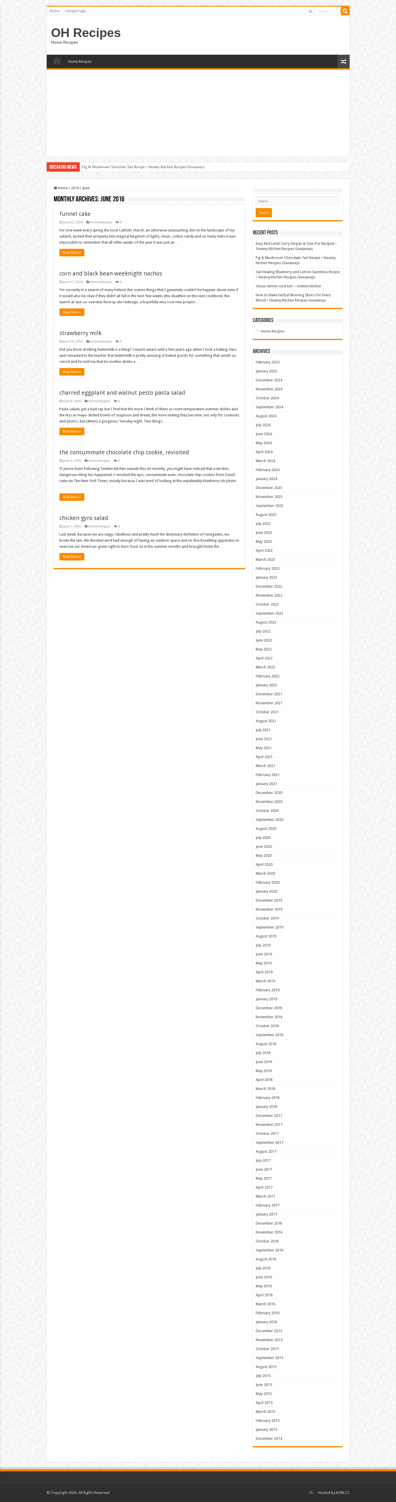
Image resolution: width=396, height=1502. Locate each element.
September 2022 (269, 613)
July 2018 (263, 1053)
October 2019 (267, 918)
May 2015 (264, 1393)
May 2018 (264, 1071)
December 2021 (269, 694)
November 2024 (269, 389)
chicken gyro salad (83, 517)
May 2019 (264, 963)
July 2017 (263, 1160)
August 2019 (266, 936)
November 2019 (269, 909)
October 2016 (267, 1241)
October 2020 (267, 810)
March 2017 (265, 1196)
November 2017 (269, 1124)
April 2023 (264, 550)
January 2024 (266, 479)
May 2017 (264, 1178)
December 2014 (269, 1438)
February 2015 (267, 1420)
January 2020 (266, 891)
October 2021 (267, 712)
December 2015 (269, 1331)
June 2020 (264, 846)
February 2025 (267, 362)
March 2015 (265, 1411)
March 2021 (265, 766)
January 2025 (266, 371)
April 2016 (264, 1295)
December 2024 (269, 380)
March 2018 (265, 1088)
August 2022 (266, 622)
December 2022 (269, 586)
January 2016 (266, 1322)
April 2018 (264, 1080)
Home (54, 11)
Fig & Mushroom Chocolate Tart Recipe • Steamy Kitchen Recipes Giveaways (143, 167)
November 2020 (269, 801)
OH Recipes (86, 33)
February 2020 (267, 882)
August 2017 (266, 1151)
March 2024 (265, 461)
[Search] (345, 11)
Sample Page (75, 11)
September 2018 (269, 1035)
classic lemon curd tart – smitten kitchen (288, 286)
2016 (75, 188)
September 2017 (269, 1142)
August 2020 (266, 828)
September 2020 (269, 819)
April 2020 (264, 864)
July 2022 (263, 631)
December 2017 (269, 1115)
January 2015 (266, 1429)
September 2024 (269, 407)
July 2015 (263, 1376)
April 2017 (264, 1187)
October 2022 (267, 604)
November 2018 (269, 1017)
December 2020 (269, 792)
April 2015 (264, 1402)
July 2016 (263, 1268)
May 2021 (264, 748)
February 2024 (267, 470)
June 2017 (264, 1169)
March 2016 (265, 1304)
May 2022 (264, 649)
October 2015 (267, 1349)
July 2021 (263, 730)
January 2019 (266, 999)
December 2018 (269, 1008)
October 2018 (267, 1026)
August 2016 (266, 1259)
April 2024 (264, 452)
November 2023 (269, 496)
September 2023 (269, 505)
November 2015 (269, 1340)
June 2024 (264, 434)
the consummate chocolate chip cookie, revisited (124, 452)
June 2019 (264, 954)
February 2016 (267, 1313)
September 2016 (269, 1250)
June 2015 (264, 1384)
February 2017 (267, 1205)
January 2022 (266, 685)
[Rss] (310, 11)
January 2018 (266, 1106)
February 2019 (267, 990)
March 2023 (265, 559)
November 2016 (269, 1232)
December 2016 (269, 1223)
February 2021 (267, 775)
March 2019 (265, 981)
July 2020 (263, 837)
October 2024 (267, 398)
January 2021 (266, 784)
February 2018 (267, 1097)
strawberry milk (80, 333)
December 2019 (269, 900)
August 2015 (266, 1367)
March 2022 (265, 667)
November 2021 (269, 703)
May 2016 (264, 1286)
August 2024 (266, 416)
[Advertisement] (198, 113)
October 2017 (267, 1133)
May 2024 (264, 443)
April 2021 (264, 757)
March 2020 (265, 873)
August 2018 (266, 1044)
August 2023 (266, 514)
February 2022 (267, 676)
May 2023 (264, 541)
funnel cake (75, 213)
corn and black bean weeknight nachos (110, 273)
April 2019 (264, 972)
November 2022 (269, 595)
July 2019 (263, 945)
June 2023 (264, 532)
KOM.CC (343, 1492)
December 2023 (269, 488)
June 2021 (264, 739)
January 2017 (266, 1214)
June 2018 (264, 1062)
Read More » (72, 253)
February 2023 (267, 568)
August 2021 (266, 721)
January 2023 (266, 577)
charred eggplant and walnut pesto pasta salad (122, 392)
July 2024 (263, 425)
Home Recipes (80, 61)
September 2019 (269, 927)
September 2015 (269, 1358)
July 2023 (263, 523)
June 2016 (264, 1277)
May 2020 (264, 855)
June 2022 (264, 640)
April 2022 (264, 658)
